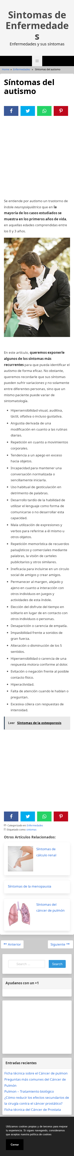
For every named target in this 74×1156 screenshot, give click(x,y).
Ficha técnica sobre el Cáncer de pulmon (36, 1073)
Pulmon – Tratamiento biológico (29, 1091)
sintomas (31, 829)
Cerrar (15, 1144)
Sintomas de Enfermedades (37, 25)
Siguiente (58, 944)
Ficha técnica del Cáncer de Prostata (32, 1109)
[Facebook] (11, 111)
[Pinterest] (61, 111)
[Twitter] (28, 111)
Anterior (14, 944)
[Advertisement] (37, 155)
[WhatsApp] (44, 111)
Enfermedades (21, 69)
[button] (37, 61)
